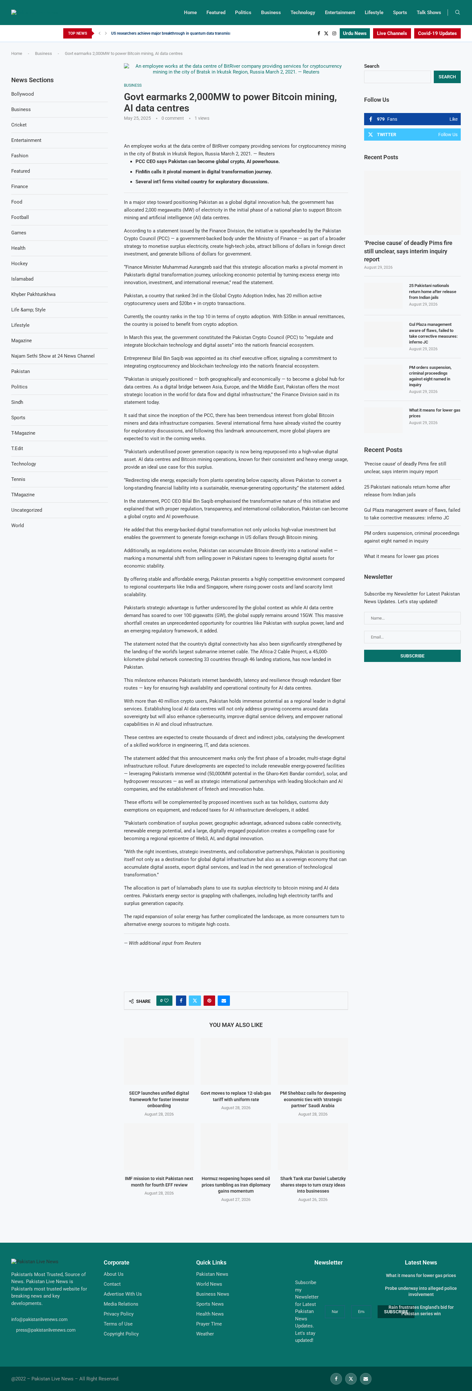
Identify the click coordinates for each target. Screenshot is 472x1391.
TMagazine (23, 495)
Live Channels (392, 33)
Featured (215, 12)
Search (371, 66)
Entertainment (340, 12)
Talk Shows (429, 12)
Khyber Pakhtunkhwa (33, 294)
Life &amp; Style (28, 310)
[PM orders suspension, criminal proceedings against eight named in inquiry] (383, 377)
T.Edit (17, 448)
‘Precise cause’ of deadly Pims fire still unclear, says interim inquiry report (408, 250)
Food (16, 202)
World (17, 525)
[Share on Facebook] (181, 1000)
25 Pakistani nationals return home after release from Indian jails (432, 291)
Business (271, 12)
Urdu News (355, 33)
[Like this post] (166, 1000)
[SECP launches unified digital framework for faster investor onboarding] (159, 1061)
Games (18, 233)
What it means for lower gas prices (434, 413)
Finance (19, 186)
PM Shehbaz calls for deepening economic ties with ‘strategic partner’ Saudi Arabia (313, 1099)
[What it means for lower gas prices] (383, 420)
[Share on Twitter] (195, 1000)
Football (20, 217)
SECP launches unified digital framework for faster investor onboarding (159, 1099)
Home (190, 12)
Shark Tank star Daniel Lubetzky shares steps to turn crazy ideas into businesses (312, 1185)
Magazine (21, 340)
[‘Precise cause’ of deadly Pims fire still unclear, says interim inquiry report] (412, 203)
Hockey (19, 263)
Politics (243, 12)
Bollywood (22, 94)
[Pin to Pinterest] (209, 1000)
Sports (400, 12)
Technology (303, 12)
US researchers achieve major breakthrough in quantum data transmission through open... (187, 33)
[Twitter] (326, 33)
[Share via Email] (224, 1000)
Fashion (19, 156)
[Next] (106, 33)
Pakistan (20, 371)
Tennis (18, 479)
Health (18, 248)
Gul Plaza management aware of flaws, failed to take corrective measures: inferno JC (433, 333)
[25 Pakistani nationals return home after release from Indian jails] (383, 296)
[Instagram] (334, 33)
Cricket (19, 125)
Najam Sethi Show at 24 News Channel (53, 356)
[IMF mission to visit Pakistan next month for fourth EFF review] (159, 1146)
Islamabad (22, 279)
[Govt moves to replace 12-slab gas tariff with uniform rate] (236, 1061)
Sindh (17, 402)
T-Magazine (23, 433)
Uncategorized (26, 510)
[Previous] (99, 33)
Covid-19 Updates (437, 33)
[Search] (457, 12)
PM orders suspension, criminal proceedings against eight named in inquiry (430, 376)
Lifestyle (374, 12)
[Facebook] (318, 33)
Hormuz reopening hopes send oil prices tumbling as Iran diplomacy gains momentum (236, 1185)
